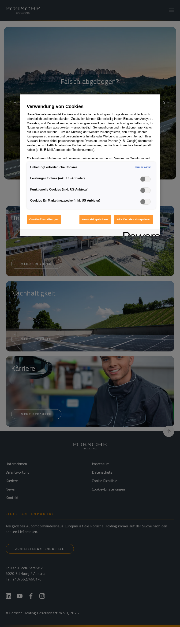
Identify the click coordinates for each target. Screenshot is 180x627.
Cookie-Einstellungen (44, 219)
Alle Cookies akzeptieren (134, 219)
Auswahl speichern (95, 219)
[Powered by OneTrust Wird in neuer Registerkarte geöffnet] (140, 233)
